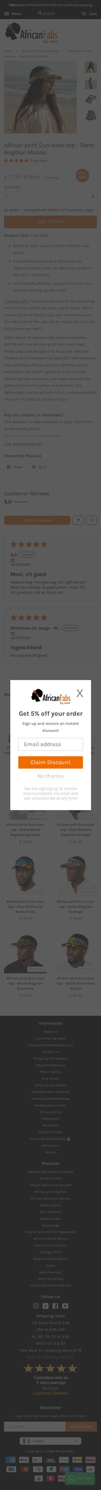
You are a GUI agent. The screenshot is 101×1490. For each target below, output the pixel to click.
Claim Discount (50, 762)
